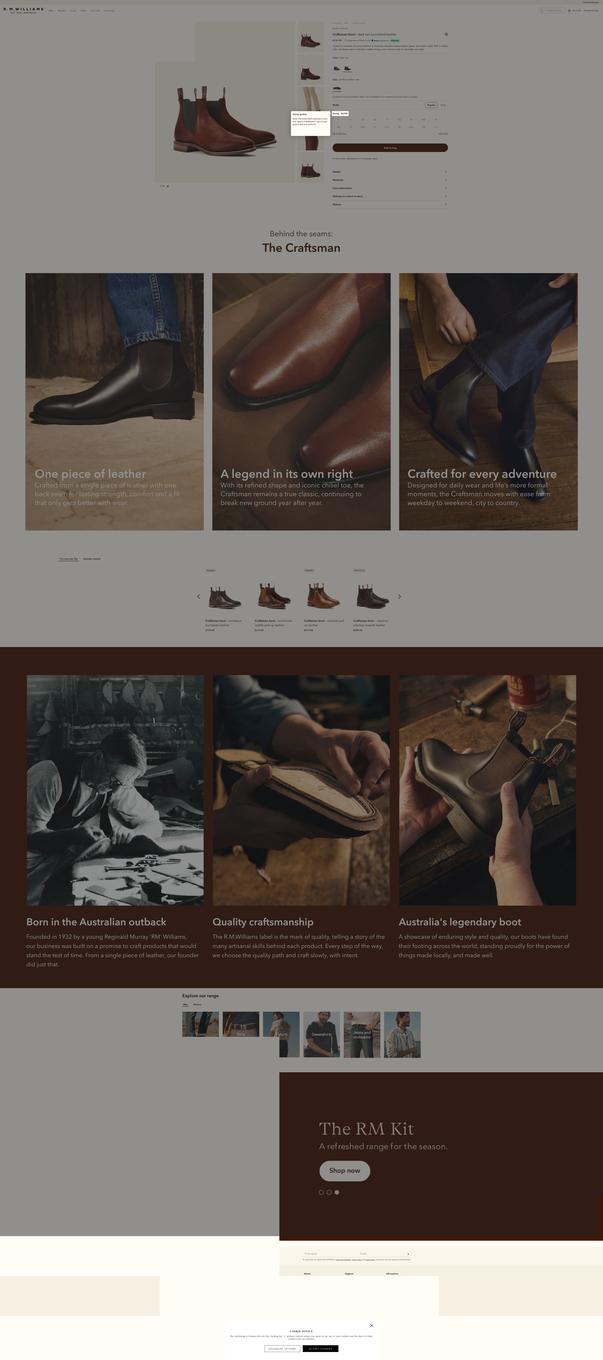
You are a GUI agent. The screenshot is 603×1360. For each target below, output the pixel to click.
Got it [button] (304, 131)
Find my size (319, 131)
